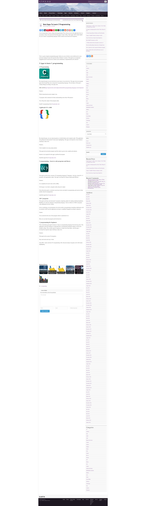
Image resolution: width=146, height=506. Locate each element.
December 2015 (88, 381)
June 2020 (88, 274)
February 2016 (88, 376)
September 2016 (89, 361)
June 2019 (88, 290)
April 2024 (88, 240)
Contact (94, 13)
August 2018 (88, 311)
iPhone (102, 15)
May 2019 (88, 292)
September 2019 (89, 283)
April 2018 (88, 320)
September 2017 (89, 335)
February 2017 (88, 350)
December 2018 (88, 303)
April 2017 (88, 346)
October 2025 (88, 211)
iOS (87, 96)
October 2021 (88, 261)
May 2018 (88, 318)
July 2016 (87, 366)
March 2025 (88, 220)
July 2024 (87, 233)
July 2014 (87, 409)
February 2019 (88, 298)
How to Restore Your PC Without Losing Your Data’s (96, 186)
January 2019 (88, 300)
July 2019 (87, 287)
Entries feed (88, 143)
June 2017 (88, 342)
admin (45, 26)
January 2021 (88, 266)
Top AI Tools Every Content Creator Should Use (94, 37)
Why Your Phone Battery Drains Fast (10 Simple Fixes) (95, 45)
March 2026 (88, 201)
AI (86, 66)
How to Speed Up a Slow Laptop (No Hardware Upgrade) (95, 47)
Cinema (50, 26)
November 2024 (88, 227)
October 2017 (88, 333)
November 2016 (88, 357)
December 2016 (88, 355)
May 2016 (88, 370)
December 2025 (88, 207)
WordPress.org (88, 147)
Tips (87, 122)
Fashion (87, 81)
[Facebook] (41, 1)
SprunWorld (73, 7)
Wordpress (88, 126)
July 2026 (87, 194)
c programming (44, 286)
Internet (70, 13)
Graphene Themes (47, 500)
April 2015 (88, 394)
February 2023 (88, 259)
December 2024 (88, 224)
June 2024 (88, 235)
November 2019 (88, 281)
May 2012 (88, 413)
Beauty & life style (89, 77)
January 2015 (88, 400)
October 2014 (88, 407)
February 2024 (88, 242)
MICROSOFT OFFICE (90, 107)
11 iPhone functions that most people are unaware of (94, 42)
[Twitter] (43, 1)
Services (57, 15)
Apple (87, 72)
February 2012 (88, 420)
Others (87, 113)
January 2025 (88, 222)
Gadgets (88, 13)
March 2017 (88, 348)
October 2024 (88, 229)
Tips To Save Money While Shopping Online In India (96, 180)
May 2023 (88, 257)
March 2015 (88, 396)
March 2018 (88, 322)
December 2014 (88, 402)
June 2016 (88, 368)
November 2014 (88, 405)
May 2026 (88, 198)
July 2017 (87, 339)
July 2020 (87, 272)
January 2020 (88, 279)
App (87, 70)
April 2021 (88, 264)
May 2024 (88, 237)
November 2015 (88, 383)
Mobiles (87, 109)
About (45, 13)
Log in (87, 140)
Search (87, 152)
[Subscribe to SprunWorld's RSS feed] (39, 1)
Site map (71, 500)
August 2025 (88, 214)
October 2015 (88, 385)
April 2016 (88, 372)
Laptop (87, 103)
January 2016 (88, 379)
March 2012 (88, 418)
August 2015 (88, 389)
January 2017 (88, 352)
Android (92, 15)
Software (76, 13)
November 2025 (88, 209)
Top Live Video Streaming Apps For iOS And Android (50, 19)
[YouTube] (50, 1)
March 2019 (88, 296)
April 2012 (88, 415)
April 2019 (88, 294)
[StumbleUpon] (48, 1)
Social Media (97, 15)
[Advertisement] (61, 47)
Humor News (90, 187)
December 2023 (88, 244)
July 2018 (87, 313)
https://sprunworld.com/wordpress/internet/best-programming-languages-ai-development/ (64, 87)
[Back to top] (143, 503)
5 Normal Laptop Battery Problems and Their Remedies (95, 33)
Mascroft (90, 179)
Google (87, 90)
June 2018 (88, 316)
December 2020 (88, 268)
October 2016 (88, 359)
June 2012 (88, 411)
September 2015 (89, 387)
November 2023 (88, 246)
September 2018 (89, 309)
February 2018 (88, 324)
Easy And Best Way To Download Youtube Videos (96, 182)
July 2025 (87, 216)
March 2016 (88, 374)
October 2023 (88, 248)
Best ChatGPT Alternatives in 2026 (92, 40)
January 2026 (88, 205)
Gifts (87, 87)
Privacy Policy (52, 13)
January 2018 (88, 326)
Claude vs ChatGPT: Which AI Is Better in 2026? (94, 35)
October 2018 (88, 307)
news (87, 111)
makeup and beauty (89, 105)
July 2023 (87, 253)
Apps (65, 13)
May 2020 (88, 277)
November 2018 (88, 305)
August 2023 (88, 251)
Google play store (56, 104)
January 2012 (88, 422)
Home (40, 13)
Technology (59, 13)
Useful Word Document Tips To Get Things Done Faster (73, 19)
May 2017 (88, 344)
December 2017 (88, 329)
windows (87, 124)
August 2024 (88, 231)
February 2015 (88, 398)
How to (82, 13)
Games (87, 85)
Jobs (87, 100)
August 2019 (88, 285)
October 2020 (88, 270)
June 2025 (88, 218)
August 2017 (88, 337)
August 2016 (88, 363)
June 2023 (88, 255)
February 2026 (88, 203)
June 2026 (88, 196)
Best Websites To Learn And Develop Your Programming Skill (96, 184)
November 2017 (88, 331)
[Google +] (45, 1)
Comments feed (88, 145)
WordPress (92, 501)
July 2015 (87, 392)
